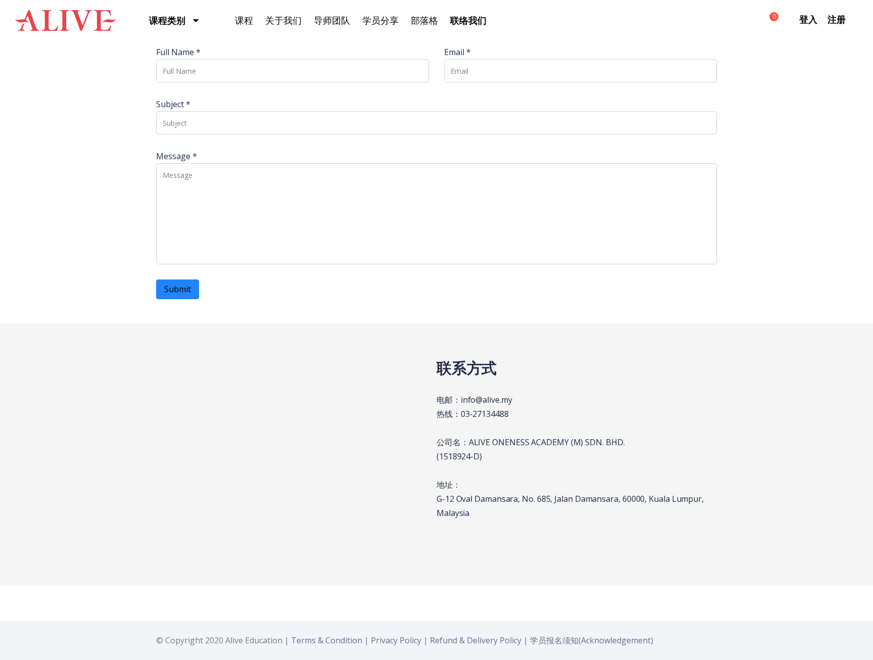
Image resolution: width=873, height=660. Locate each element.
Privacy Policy (396, 640)
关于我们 (283, 20)
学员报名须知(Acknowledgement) (591, 640)
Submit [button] (177, 289)
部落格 (424, 20)
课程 (244, 20)
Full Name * (178, 52)
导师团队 (332, 20)
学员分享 (380, 20)
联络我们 (468, 20)
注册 (837, 19)
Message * (176, 156)
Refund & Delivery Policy (475, 640)
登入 (808, 19)
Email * (457, 52)
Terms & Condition (326, 640)
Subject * (173, 104)
